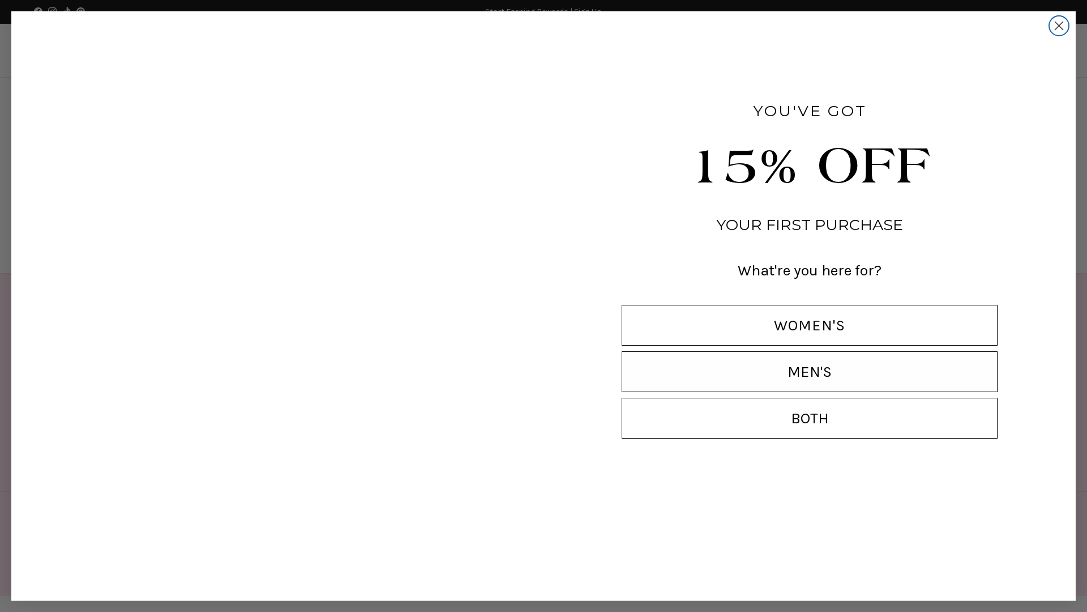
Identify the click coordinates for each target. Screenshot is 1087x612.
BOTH (810, 418)
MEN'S (810, 372)
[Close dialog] (1059, 26)
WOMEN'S (809, 325)
